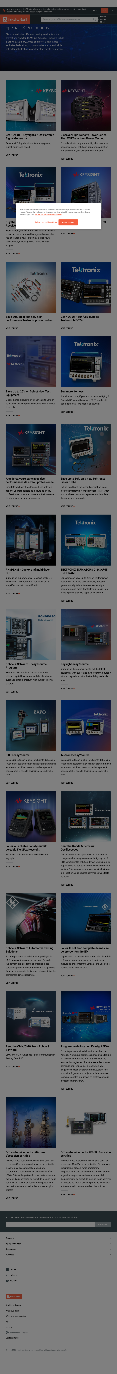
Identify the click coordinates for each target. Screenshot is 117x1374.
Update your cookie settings (46, 222)
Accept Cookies (68, 222)
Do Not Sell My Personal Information (48, 214)
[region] (58, 216)
